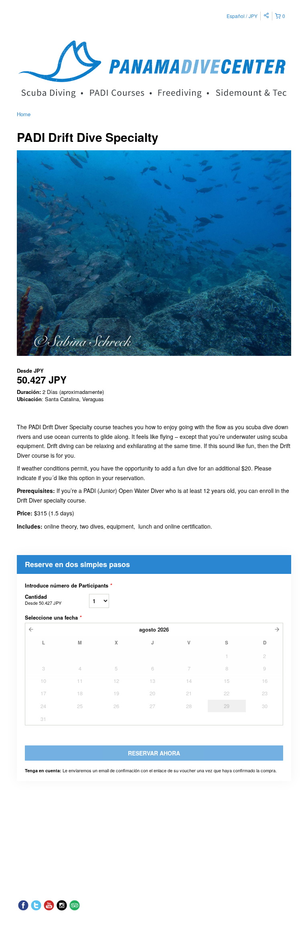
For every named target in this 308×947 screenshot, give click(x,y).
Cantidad (43, 599)
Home (23, 114)
